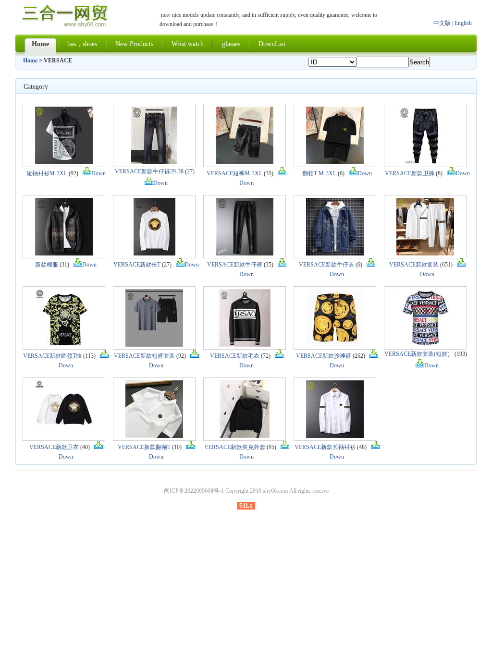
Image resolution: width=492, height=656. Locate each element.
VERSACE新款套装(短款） (418, 354)
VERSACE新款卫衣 (54, 447)
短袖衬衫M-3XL (46, 173)
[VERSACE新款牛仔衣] (335, 253)
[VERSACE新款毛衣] (245, 344)
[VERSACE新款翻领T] (154, 436)
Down (98, 173)
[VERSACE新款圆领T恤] (64, 344)
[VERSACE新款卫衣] (64, 436)
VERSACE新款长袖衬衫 (325, 447)
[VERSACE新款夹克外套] (245, 436)
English (463, 23)
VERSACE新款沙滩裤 (323, 355)
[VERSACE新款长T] (154, 253)
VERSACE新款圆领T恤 (52, 355)
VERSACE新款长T (136, 264)
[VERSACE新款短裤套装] (154, 344)
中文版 (442, 23)
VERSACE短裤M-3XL (234, 173)
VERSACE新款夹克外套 (234, 447)
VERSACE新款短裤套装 (144, 355)
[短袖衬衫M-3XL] (64, 162)
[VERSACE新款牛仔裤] (244, 253)
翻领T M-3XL (319, 173)
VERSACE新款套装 (414, 264)
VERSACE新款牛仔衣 (326, 264)
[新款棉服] (64, 253)
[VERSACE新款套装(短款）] (425, 344)
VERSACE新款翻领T (144, 447)
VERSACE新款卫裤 (409, 173)
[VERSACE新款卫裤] (425, 162)
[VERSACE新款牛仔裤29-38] (154, 162)
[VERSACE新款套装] (425, 253)
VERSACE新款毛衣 (234, 355)
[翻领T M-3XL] (335, 162)
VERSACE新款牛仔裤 (234, 264)
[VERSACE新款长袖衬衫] (335, 436)
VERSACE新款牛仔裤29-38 (149, 171)
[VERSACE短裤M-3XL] (244, 162)
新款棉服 (46, 264)
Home (30, 60)
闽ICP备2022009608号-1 (194, 490)
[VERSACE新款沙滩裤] (335, 344)
